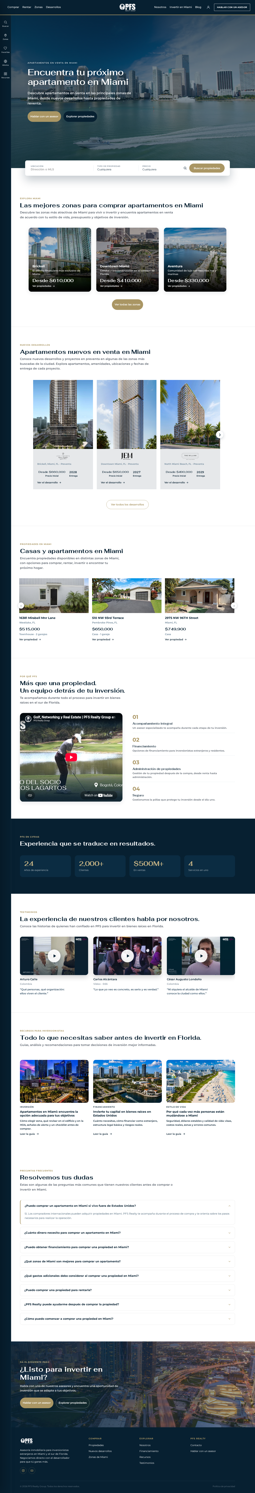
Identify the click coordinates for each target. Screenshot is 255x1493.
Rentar (26, 7)
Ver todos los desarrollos (127, 504)
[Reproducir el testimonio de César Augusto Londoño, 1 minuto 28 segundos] (201, 956)
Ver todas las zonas (128, 304)
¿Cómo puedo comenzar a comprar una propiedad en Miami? (68, 1318)
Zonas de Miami (98, 1457)
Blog (198, 7)
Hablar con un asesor (232, 7)
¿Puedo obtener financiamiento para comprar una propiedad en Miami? (76, 1247)
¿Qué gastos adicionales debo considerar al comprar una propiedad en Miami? (81, 1275)
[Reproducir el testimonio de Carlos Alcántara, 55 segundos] (127, 956)
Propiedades (96, 1445)
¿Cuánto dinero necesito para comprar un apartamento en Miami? (72, 1232)
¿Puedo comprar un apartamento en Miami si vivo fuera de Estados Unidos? (80, 1205)
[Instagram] (23, 1470)
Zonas (39, 7)
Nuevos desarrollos (100, 1451)
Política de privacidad (224, 1486)
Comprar (13, 7)
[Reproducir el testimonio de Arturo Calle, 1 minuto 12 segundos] (54, 956)
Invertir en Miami (181, 7)
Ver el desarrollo (47, 482)
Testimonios (146, 1462)
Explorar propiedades (80, 116)
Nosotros (160, 7)
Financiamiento (149, 1451)
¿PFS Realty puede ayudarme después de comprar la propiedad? (71, 1304)
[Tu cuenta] (208, 7)
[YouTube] (32, 1470)
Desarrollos (53, 7)
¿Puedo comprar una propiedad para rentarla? (58, 1290)
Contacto (196, 1445)
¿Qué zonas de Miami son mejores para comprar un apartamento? (72, 1261)
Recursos (145, 1457)
